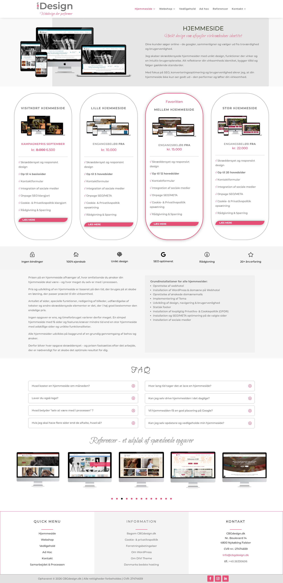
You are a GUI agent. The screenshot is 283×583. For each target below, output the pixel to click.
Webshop (165, 8)
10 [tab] (156, 499)
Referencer (220, 8)
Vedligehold (187, 8)
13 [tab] (171, 499)
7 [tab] (141, 499)
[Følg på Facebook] (210, 578)
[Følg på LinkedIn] (225, 578)
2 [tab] (117, 499)
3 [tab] (122, 499)
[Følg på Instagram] (218, 578)
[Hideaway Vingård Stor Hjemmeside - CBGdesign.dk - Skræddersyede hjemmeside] (239, 135)
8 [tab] (146, 499)
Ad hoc (204, 8)
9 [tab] (151, 499)
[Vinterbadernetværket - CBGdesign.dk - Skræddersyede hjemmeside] (108, 135)
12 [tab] (166, 499)
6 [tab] (136, 499)
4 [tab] (127, 499)
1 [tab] (112, 499)
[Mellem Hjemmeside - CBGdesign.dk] (174, 136)
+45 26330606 (238, 561)
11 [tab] (161, 499)
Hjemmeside (143, 8)
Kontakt (237, 8)
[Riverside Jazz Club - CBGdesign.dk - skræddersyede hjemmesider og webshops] (43, 135)
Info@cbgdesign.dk (236, 555)
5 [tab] (131, 499)
